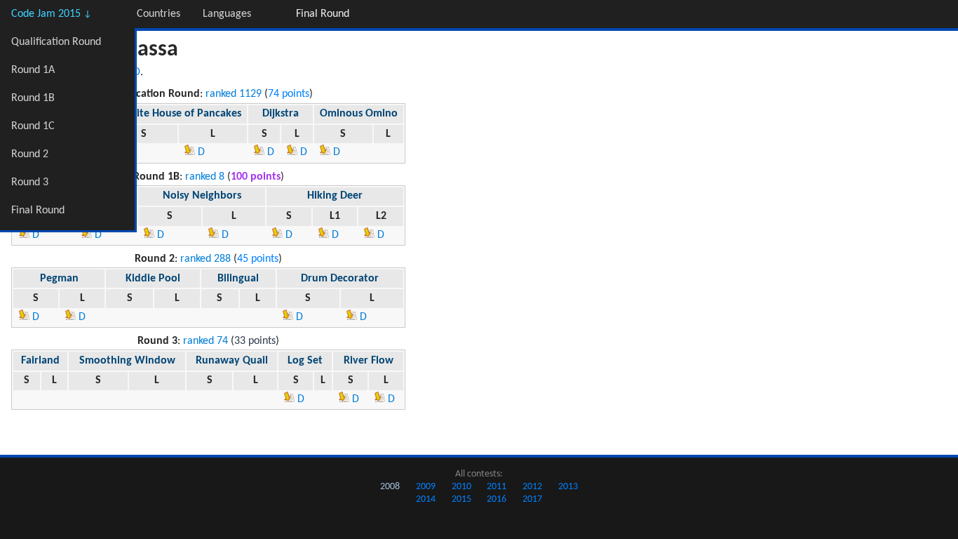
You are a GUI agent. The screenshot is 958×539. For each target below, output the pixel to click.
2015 (461, 499)
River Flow (368, 360)
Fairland (40, 360)
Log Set (305, 360)
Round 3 (29, 182)
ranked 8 (204, 176)
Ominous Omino (359, 113)
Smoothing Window (127, 360)
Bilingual (238, 278)
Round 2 (29, 154)
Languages (227, 14)
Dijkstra (280, 113)
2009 (426, 486)
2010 (461, 486)
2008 (390, 486)
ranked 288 (205, 259)
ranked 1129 (233, 94)
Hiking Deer (335, 195)
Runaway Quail (232, 360)
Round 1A (33, 70)
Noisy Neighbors (202, 195)
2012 (532, 486)
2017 (532, 499)
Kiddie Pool (153, 278)
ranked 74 (205, 341)
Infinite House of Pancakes (178, 113)
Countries (158, 14)
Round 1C (33, 126)
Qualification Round (56, 42)
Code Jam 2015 (51, 14)
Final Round (38, 210)
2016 (496, 499)
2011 (496, 486)
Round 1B (33, 98)
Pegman (59, 278)
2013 (568, 486)
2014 (426, 499)
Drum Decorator (340, 278)
